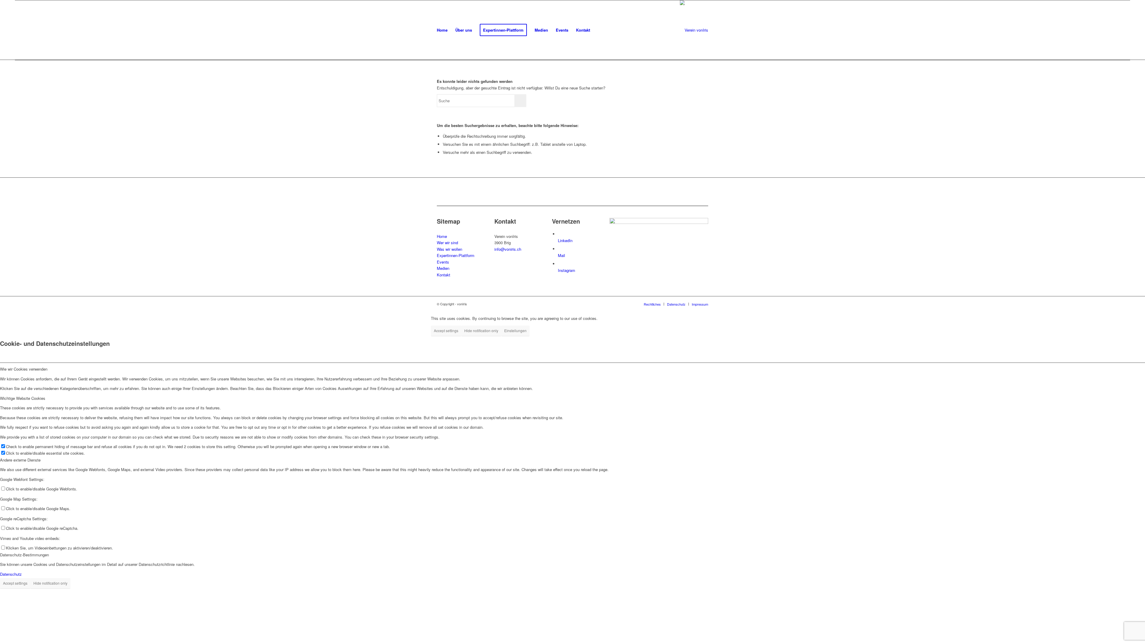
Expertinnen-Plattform (455, 255)
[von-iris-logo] (694, 30)
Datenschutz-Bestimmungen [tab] (24, 555)
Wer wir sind (447, 242)
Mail (561, 255)
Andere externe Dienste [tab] (20, 460)
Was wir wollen (449, 249)
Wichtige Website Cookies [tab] (22, 398)
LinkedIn (565, 240)
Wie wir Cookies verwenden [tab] (23, 369)
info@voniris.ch (507, 249)
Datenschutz (11, 574)
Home (442, 236)
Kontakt (443, 275)
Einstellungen (515, 330)
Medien (443, 268)
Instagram (566, 270)
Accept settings (446, 330)
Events (443, 262)
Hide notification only (481, 330)
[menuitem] (442, 30)
